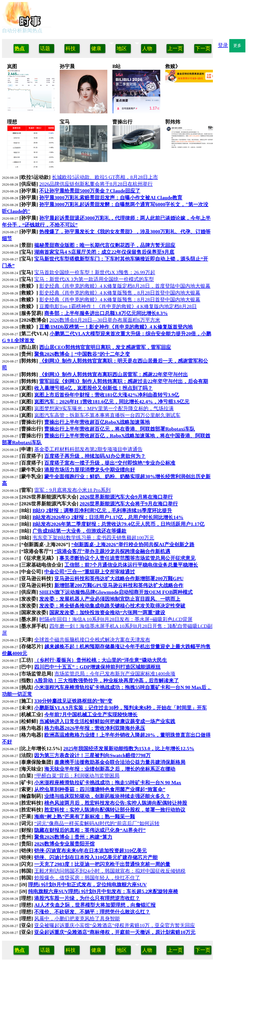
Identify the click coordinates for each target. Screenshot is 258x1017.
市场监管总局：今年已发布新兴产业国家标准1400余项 (114, 673)
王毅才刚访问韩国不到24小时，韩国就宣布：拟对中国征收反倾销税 (109, 871)
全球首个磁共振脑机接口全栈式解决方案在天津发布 (92, 639)
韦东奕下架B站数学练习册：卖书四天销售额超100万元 (93, 537)
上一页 (175, 48)
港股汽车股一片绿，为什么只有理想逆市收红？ (29, 134)
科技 (71, 48)
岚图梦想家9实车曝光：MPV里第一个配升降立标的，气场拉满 (104, 408)
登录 (223, 45)
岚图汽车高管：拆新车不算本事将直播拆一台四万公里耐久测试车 (107, 415)
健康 (96, 48)
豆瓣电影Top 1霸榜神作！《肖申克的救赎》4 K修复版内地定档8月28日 (118, 306)
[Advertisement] (158, 14)
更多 (237, 45)
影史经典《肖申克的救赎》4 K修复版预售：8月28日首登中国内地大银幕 (119, 299)
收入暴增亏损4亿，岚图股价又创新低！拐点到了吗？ (29, 79)
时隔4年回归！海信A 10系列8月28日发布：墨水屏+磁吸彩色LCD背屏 (115, 619)
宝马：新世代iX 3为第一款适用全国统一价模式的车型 (94, 279)
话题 (45, 48)
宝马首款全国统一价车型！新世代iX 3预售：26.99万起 (94, 272)
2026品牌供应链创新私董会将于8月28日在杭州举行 (96, 184)
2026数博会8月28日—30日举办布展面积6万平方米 (104, 320)
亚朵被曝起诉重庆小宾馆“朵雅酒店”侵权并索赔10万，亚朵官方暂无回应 (114, 925)
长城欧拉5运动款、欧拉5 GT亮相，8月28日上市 (105, 177)
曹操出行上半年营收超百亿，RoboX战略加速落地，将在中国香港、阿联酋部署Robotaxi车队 (135, 141)
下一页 (202, 48)
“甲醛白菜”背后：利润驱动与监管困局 (76, 775)
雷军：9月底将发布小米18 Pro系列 (72, 490)
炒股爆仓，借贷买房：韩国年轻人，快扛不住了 (87, 877)
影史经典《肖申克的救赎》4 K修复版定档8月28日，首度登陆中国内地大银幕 (124, 286)
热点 (20, 48)
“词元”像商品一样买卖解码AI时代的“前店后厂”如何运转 (96, 823)
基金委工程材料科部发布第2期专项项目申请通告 (88, 449)
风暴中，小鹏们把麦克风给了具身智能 (77, 918)
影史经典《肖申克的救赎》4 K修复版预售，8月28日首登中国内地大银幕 (119, 293)
